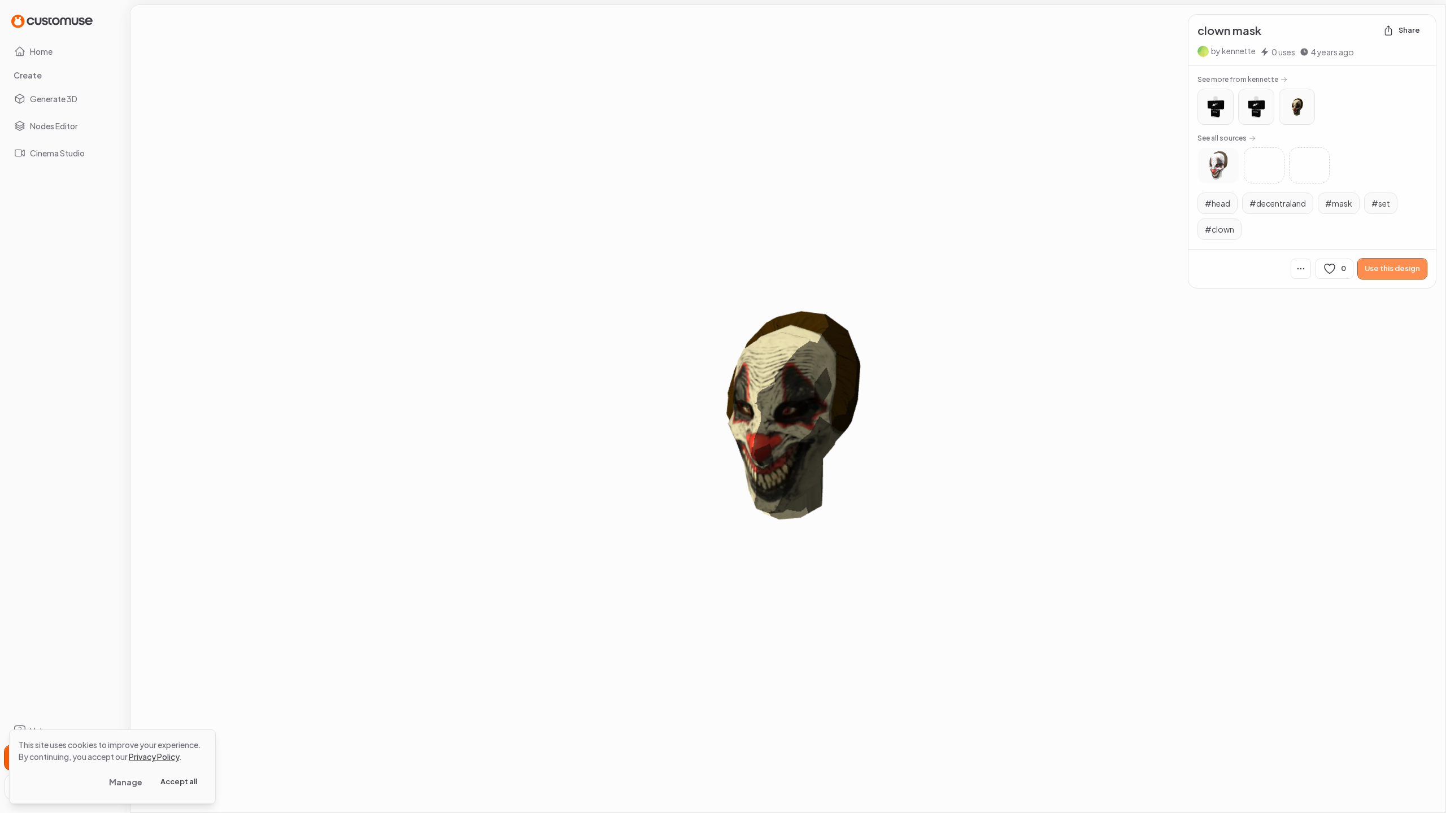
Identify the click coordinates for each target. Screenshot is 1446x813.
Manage (125, 782)
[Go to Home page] (52, 21)
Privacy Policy (154, 756)
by (1233, 51)
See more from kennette (1237, 79)
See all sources (1222, 138)
